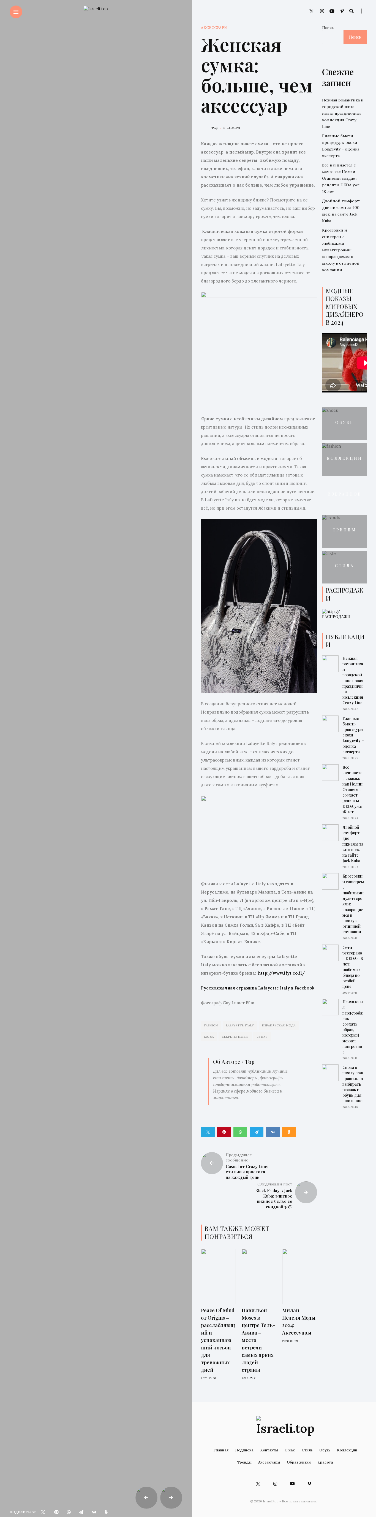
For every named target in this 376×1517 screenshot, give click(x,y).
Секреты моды (235, 1037)
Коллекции (344, 458)
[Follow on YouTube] (331, 11)
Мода (209, 1037)
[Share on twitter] (208, 1132)
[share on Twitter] (43, 1512)
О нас (290, 1450)
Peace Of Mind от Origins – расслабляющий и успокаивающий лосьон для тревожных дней (218, 1340)
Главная (220, 1450)
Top (215, 128)
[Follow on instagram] (322, 11)
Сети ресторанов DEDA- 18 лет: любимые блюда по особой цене (352, 967)
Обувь (344, 422)
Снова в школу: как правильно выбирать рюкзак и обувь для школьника (353, 1084)
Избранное (344, 494)
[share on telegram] (81, 1512)
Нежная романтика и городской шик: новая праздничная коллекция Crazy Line (343, 113)
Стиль (262, 1037)
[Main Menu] (15, 12)
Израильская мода (279, 1025)
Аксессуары (214, 27)
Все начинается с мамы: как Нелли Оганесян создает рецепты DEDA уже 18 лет (341, 178)
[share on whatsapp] (69, 1512)
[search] (351, 11)
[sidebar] (361, 11)
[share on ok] (106, 1512)
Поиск (328, 27)
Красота (325, 1462)
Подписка (244, 1450)
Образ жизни (299, 1462)
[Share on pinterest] (224, 1132)
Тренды (344, 530)
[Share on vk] (273, 1132)
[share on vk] (94, 1512)
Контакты (269, 1450)
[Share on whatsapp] (240, 1132)
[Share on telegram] (256, 1132)
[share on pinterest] (56, 1512)
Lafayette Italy (240, 1025)
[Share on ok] (289, 1132)
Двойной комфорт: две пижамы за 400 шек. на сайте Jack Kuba (352, 844)
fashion (211, 1025)
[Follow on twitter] (311, 11)
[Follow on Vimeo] (342, 11)
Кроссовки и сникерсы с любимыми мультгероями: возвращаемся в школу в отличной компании (340, 250)
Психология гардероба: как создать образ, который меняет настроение (352, 1027)
